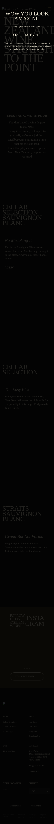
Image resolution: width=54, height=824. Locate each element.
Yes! (16, 34)
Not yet (31, 34)
